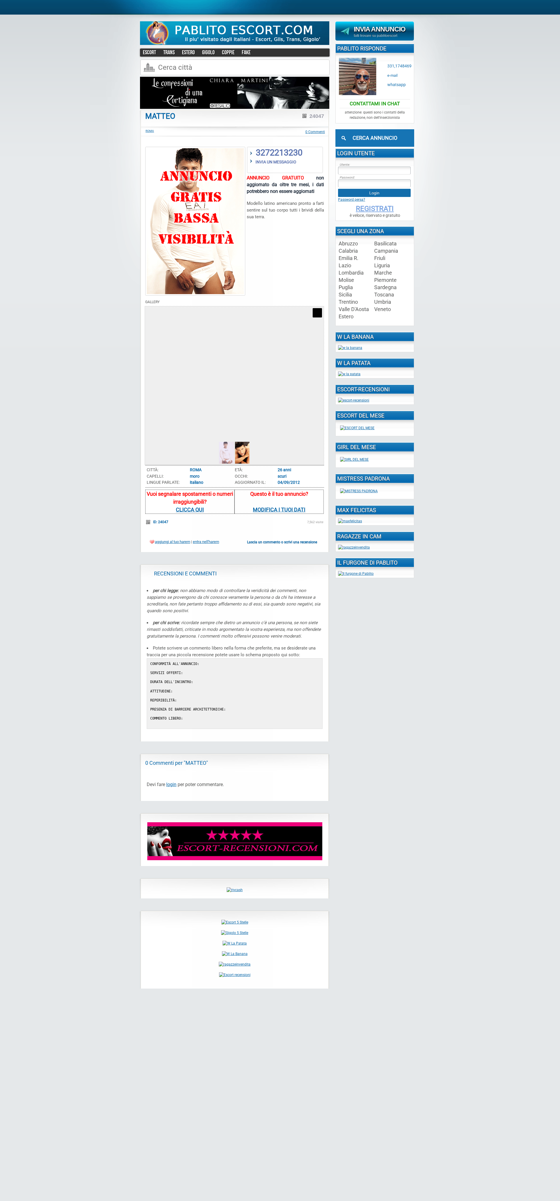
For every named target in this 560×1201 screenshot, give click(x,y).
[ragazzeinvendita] (235, 964)
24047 (316, 116)
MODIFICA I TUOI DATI (279, 510)
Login (374, 193)
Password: (347, 177)
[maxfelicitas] (350, 521)
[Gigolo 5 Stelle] (234, 933)
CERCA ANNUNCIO (375, 138)
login (171, 784)
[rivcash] (235, 890)
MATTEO (160, 116)
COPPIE (228, 52)
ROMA (150, 130)
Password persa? (351, 200)
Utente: (345, 165)
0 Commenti (315, 132)
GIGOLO (208, 52)
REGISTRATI (375, 209)
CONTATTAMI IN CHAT (375, 104)
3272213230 (279, 153)
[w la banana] (350, 348)
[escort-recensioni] (234, 859)
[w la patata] (349, 374)
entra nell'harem (206, 542)
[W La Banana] (235, 954)
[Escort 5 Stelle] (234, 922)
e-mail (392, 75)
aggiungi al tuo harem (172, 542)
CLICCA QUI (190, 510)
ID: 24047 (161, 522)
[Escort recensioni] (235, 975)
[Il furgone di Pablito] (356, 574)
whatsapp (396, 84)
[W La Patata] (235, 943)
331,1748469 (399, 66)
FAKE (246, 52)
